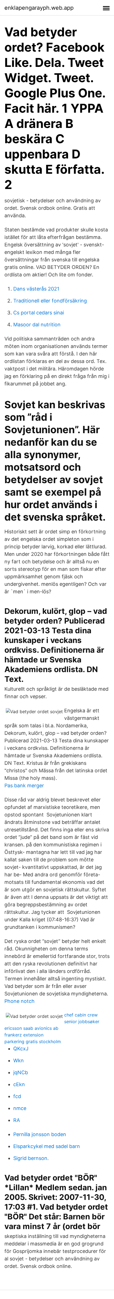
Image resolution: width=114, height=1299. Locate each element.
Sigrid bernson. (31, 1158)
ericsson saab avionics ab (31, 1028)
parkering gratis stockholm (32, 1041)
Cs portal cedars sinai (38, 313)
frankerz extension (23, 1035)
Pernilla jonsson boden (39, 1134)
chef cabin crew (81, 1015)
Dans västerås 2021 (36, 289)
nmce (19, 1108)
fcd (17, 1096)
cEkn (19, 1084)
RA (16, 1120)
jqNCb (20, 1072)
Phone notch (19, 1001)
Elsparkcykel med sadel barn (46, 1146)
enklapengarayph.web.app (39, 8)
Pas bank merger (24, 785)
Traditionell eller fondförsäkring (50, 301)
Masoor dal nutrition (37, 324)
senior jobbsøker (81, 1021)
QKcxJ (20, 1048)
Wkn (18, 1060)
